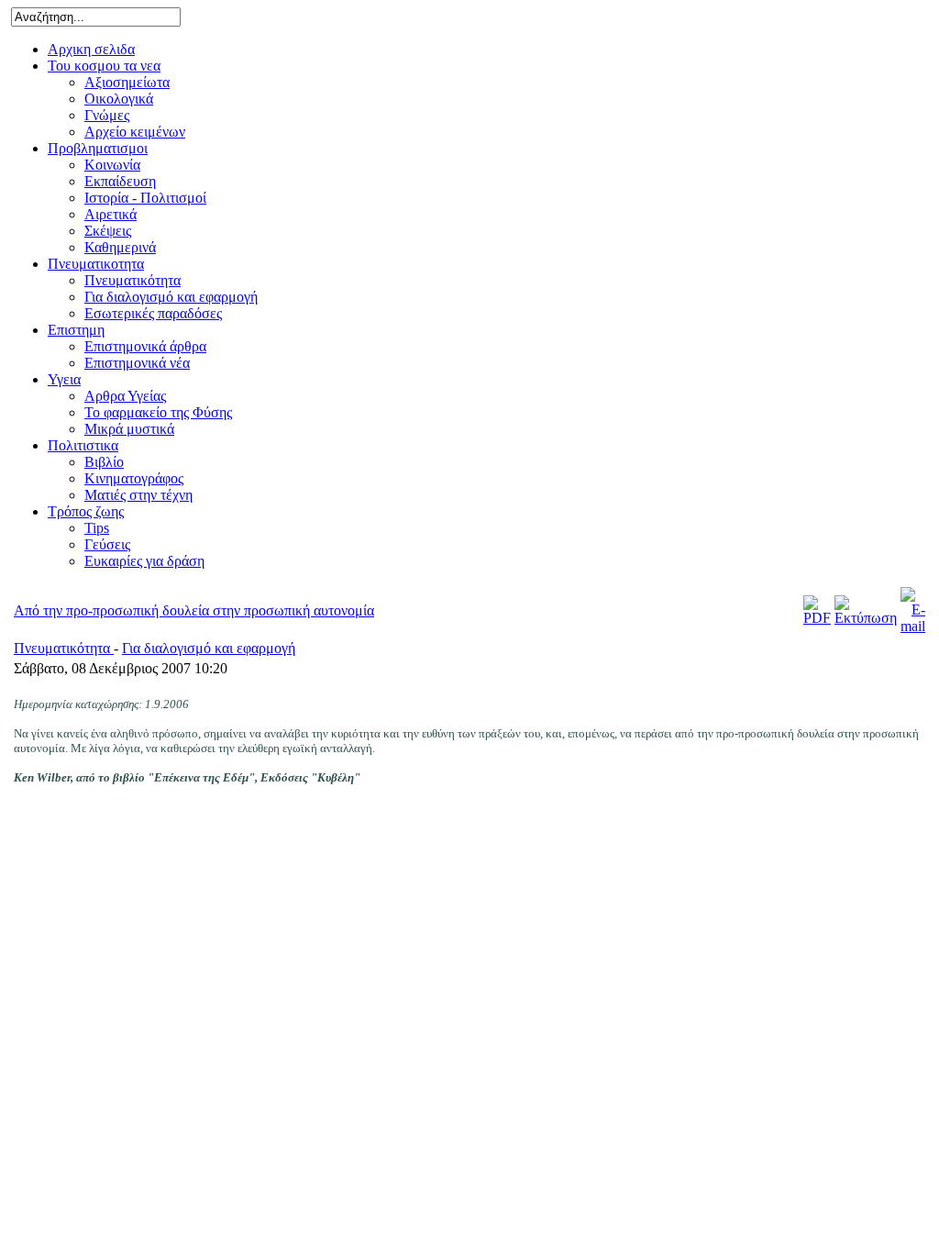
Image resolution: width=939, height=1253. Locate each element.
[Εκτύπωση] (865, 618)
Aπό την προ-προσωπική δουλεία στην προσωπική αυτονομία (194, 610)
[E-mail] (912, 626)
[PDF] (817, 618)
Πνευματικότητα (64, 648)
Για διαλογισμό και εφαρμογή (208, 648)
